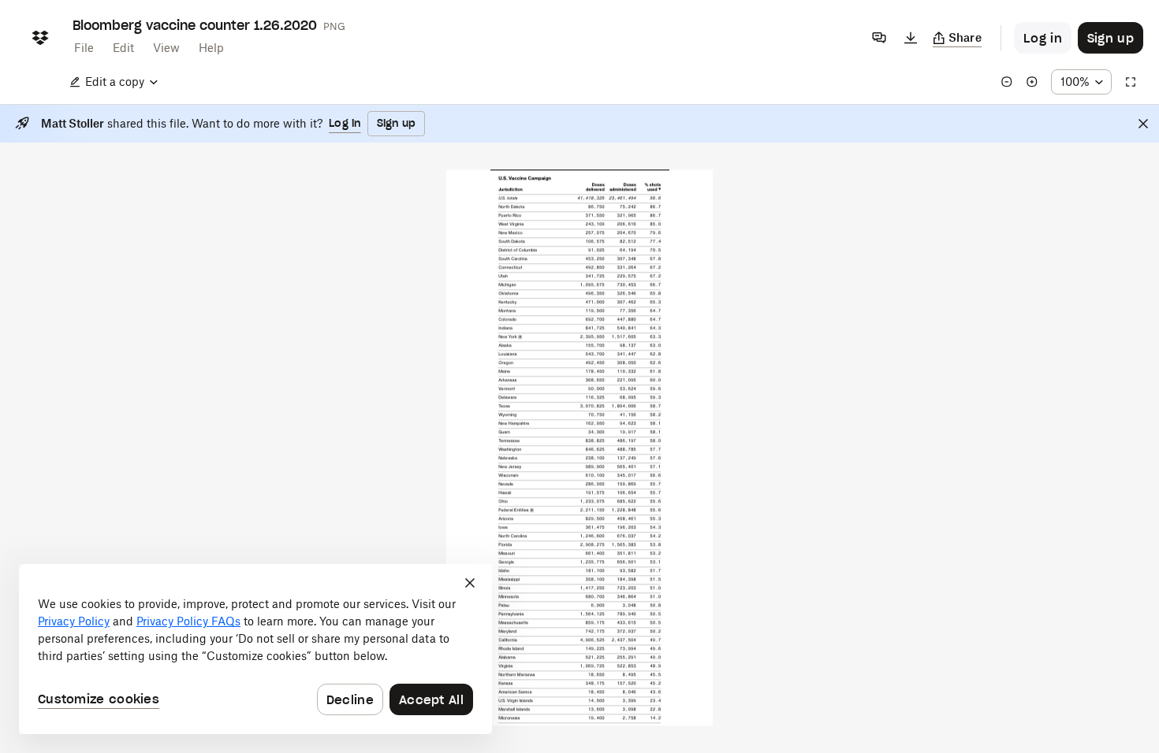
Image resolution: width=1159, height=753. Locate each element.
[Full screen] (1130, 82)
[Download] (910, 38)
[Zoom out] (1006, 82)
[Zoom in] (1032, 82)
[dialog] (255, 649)
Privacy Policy (74, 621)
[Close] (1143, 123)
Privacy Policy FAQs (188, 621)
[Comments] (879, 38)
